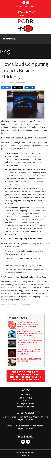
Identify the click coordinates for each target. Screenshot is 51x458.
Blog (29, 15)
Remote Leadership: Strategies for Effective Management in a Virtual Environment (29, 333)
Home (22, 15)
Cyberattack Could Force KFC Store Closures (25, 426)
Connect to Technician (25, 7)
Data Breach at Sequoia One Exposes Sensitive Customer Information (28, 352)
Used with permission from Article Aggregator (16, 304)
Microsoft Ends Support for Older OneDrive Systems (25, 417)
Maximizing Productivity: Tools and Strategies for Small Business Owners (27, 324)
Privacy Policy (25, 455)
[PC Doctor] (25, 31)
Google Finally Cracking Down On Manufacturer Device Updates (29, 343)
